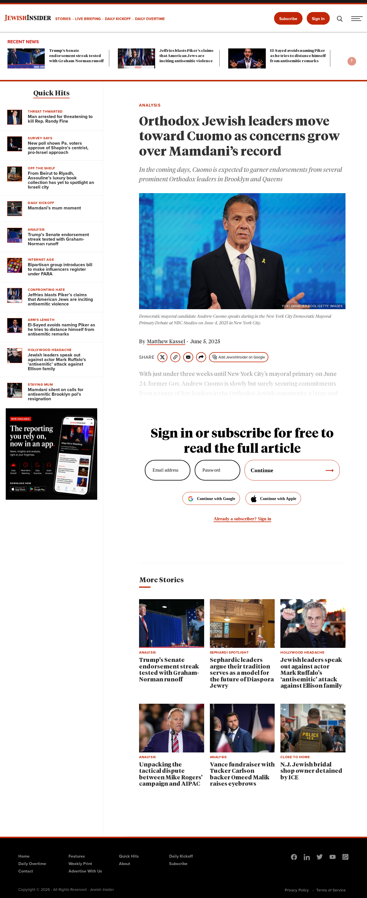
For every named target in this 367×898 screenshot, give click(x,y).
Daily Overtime (32, 863)
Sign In (318, 19)
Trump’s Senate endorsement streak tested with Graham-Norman (76, 56)
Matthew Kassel (166, 341)
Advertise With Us (85, 871)
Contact (25, 871)
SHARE (147, 357)
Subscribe (288, 19)
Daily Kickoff (181, 856)
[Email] (188, 357)
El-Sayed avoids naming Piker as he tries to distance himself (298, 56)
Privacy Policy (297, 890)
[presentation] (352, 61)
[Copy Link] (175, 357)
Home (24, 856)
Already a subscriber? (242, 518)
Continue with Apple (278, 499)
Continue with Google (216, 499)
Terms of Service (331, 890)
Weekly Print (80, 863)
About (124, 863)
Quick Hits (51, 93)
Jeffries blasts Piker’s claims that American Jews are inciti (186, 56)
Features (77, 856)
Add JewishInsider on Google (241, 357)
